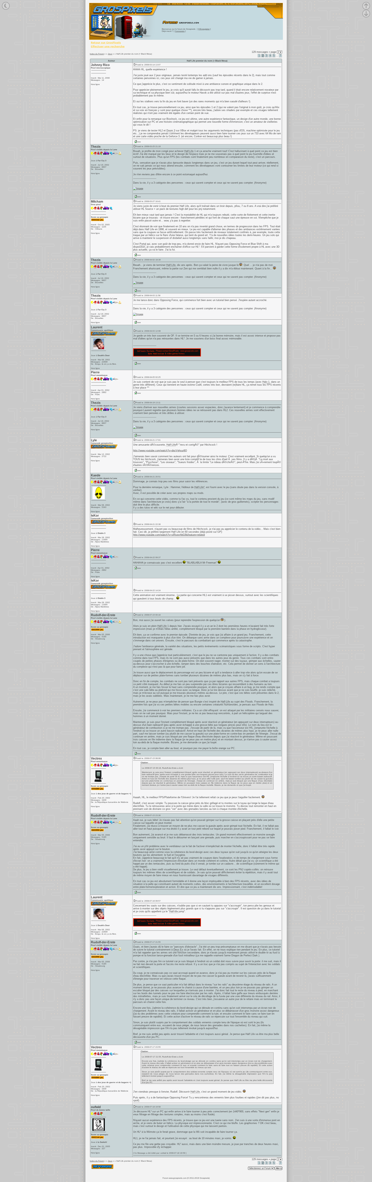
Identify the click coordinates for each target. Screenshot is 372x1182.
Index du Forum (97, 54)
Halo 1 (266, 381)
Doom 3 (170, 130)
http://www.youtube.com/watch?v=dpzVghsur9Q (160, 450)
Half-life (173, 911)
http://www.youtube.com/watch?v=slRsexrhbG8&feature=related (169, 534)
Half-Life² (199, 487)
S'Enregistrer (204, 29)
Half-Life (189, 151)
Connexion (180, 31)
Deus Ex (178, 949)
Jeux (110, 54)
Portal (143, 243)
